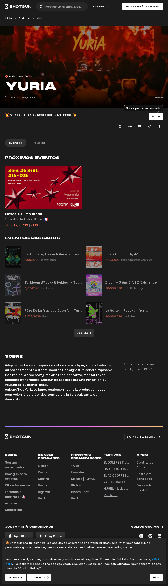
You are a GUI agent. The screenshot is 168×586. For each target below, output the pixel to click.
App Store (22, 536)
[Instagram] (120, 126)
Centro (43, 479)
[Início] (18, 6)
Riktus (76, 485)
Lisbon (43, 466)
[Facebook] (159, 126)
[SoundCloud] (130, 126)
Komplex (77, 472)
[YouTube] (139, 126)
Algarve (44, 492)
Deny (156, 577)
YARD (75, 466)
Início (8, 18)
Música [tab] (39, 143)
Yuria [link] (40, 18)
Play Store (53, 536)
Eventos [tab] (15, 143)
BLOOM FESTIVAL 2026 (122, 462)
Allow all (16, 577)
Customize (38, 577)
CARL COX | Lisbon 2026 (122, 469)
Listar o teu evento (141, 436)
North (42, 485)
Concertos (13, 510)
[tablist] (84, 143)
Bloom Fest (80, 492)
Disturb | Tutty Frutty (88, 479)
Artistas (24, 18)
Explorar (100, 6)
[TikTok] (149, 126)
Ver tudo (45, 498)
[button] (156, 116)
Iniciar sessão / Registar (143, 6)
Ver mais (84, 333)
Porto (42, 472)
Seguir (156, 116)
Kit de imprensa (17, 485)
